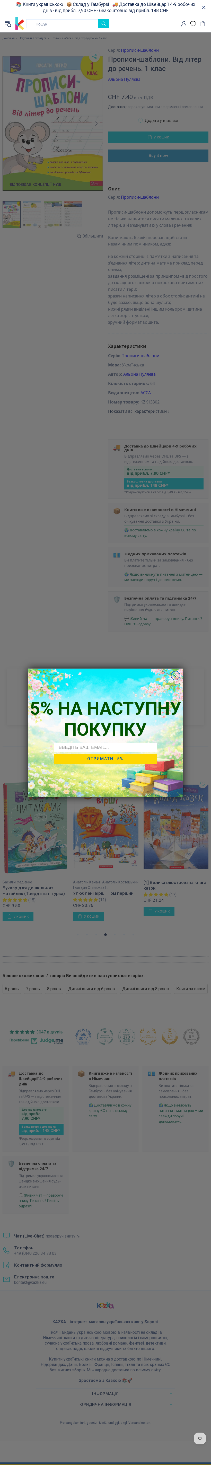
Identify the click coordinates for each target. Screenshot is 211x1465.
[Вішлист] (193, 24)
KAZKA (19, 23)
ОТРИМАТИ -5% (105, 758)
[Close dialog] (175, 675)
